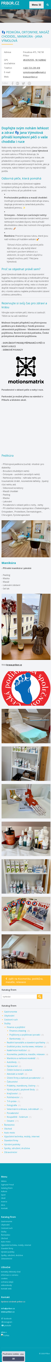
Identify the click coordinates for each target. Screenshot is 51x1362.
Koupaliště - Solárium (17, 1116)
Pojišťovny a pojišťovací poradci (24, 1034)
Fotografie (12, 1105)
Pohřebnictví (13, 1097)
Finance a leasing (17, 1030)
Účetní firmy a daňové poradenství (23, 1077)
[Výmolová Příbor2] (26, 726)
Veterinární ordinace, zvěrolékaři (23, 1109)
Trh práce (11, 1101)
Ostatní (10, 1120)
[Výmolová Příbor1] (26, 87)
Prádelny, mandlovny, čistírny (21, 1085)
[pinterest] (30, 83)
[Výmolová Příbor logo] (26, 688)
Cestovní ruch (11, 1019)
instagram (7, 1322)
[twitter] (24, 83)
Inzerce (4, 1201)
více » (4, 1332)
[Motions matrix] (26, 356)
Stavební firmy (11, 1140)
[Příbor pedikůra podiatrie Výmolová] (26, 595)
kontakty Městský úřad (10, 1271)
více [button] (22, 1354)
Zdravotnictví (10, 1152)
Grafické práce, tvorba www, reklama (25, 1046)
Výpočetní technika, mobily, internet (21, 1136)
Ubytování (9, 1015)
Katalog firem (7, 1188)
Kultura (4, 1191)
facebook (7, 1318)
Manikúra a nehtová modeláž (21, 1058)
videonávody (6, 1285)
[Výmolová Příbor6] (26, 839)
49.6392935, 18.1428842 (34, 59)
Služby (7, 1023)
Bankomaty (15, 1038)
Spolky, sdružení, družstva (17, 1148)
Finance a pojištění (16, 1027)
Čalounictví (12, 1081)
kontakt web (6, 1288)
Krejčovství (12, 1093)
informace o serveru (9, 1275)
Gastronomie (10, 1011)
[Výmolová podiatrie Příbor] (26, 521)
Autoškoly (12, 1062)
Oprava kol (12, 1066)
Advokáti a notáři (15, 1073)
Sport (3, 1195)
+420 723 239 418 (31, 67)
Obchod (8, 1128)
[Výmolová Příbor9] (26, 951)
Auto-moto (9, 1132)
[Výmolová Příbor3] (26, 763)
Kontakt (4, 1208)
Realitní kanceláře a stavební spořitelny (26, 1042)
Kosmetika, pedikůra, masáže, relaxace (26, 1054)
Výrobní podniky (12, 1144)
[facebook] (13, 83)
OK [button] (13, 1359)
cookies (4, 1278)
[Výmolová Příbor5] (26, 801)
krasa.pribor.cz (30, 76)
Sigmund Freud (7, 1184)
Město (4, 1181)
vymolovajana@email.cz (34, 72)
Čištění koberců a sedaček (19, 1069)
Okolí (3, 1198)
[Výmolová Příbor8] (26, 914)
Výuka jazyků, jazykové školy (21, 1089)
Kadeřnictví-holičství (17, 1050)
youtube (7, 1325)
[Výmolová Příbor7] (26, 876)
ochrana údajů (7, 1282)
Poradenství (13, 1113)
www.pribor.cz (8, 1312)
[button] (36, 5)
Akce (3, 1205)
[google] (18, 83)
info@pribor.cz (8, 1308)
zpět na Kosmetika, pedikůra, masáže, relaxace (24, 980)
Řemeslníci (9, 1124)
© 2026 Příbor (44, 1353)
